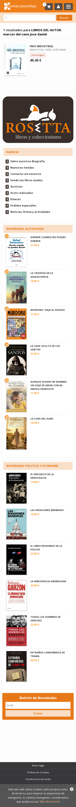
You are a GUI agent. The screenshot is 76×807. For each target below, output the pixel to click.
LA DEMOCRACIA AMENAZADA (48, 581)
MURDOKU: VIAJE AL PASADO (47, 309)
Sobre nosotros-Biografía (27, 161)
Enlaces (15, 199)
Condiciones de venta (38, 779)
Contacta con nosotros (25, 174)
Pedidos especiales (23, 205)
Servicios (16, 186)
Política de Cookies (38, 772)
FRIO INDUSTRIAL (41, 46)
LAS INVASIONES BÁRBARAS (47, 510)
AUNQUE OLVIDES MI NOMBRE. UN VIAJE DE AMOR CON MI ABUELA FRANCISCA (48, 385)
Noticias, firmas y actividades (30, 212)
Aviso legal (38, 765)
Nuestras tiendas (22, 167)
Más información (50, 801)
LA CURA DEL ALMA (41, 418)
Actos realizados (21, 193)
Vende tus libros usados (26, 180)
